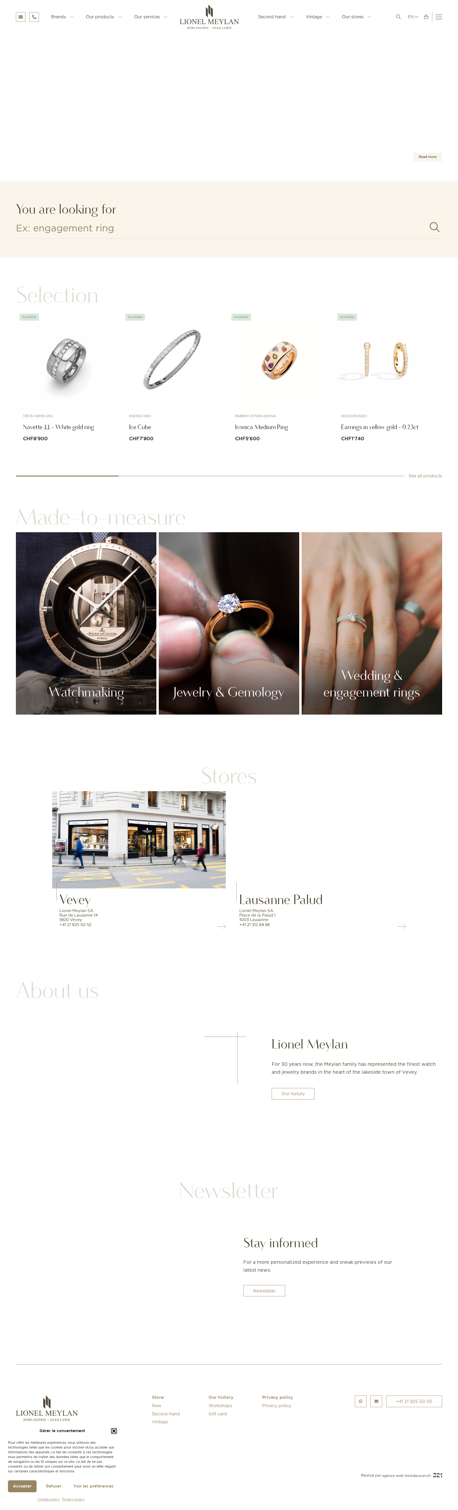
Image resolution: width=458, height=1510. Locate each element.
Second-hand (166, 1413)
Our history (293, 1093)
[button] (114, 1431)
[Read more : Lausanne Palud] (319, 839)
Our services (147, 16)
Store (158, 1398)
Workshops (220, 1405)
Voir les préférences (93, 1486)
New (156, 1405)
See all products (425, 476)
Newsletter (264, 1290)
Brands (58, 16)
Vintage (314, 16)
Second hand (272, 16)
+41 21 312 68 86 (254, 924)
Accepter (22, 1486)
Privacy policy (73, 1499)
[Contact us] (376, 1401)
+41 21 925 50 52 (75, 924)
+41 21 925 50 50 (414, 1401)
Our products (100, 16)
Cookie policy (48, 1499)
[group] (229, 104)
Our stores (353, 16)
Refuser (53, 1486)
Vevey (75, 899)
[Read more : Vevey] (139, 839)
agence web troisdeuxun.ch (407, 1475)
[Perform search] (435, 227)
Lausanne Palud (281, 899)
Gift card (218, 1413)
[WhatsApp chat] (361, 1401)
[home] (213, 17)
